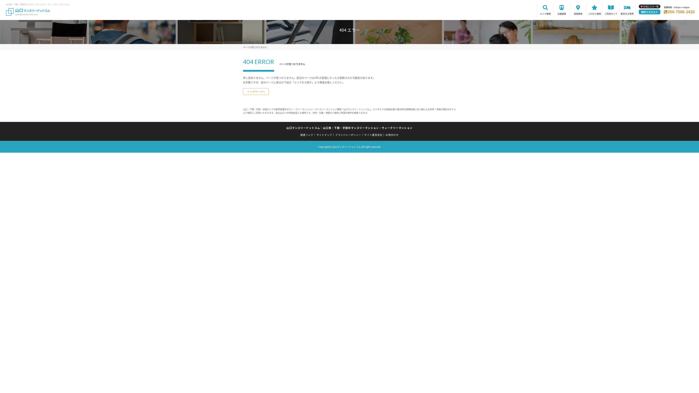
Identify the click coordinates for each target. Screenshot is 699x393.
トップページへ (256, 91)
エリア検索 (545, 13)
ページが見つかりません (255, 47)
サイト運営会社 (373, 135)
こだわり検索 (594, 13)
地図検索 (578, 13)
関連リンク (306, 135)
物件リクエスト (649, 12)
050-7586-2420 (681, 11)
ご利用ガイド (610, 13)
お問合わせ (392, 135)
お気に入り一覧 (651, 6)
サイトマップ (324, 135)
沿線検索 (561, 13)
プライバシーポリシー (348, 135)
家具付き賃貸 (627, 13)
